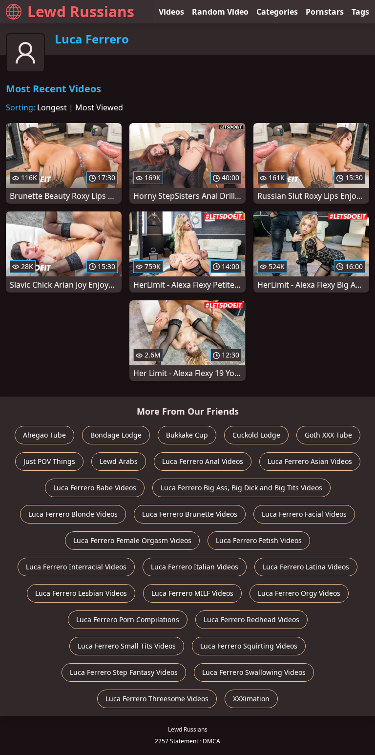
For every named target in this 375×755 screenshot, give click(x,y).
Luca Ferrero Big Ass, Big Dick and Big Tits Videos (241, 487)
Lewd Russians (80, 11)
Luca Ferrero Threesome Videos (156, 698)
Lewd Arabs (119, 461)
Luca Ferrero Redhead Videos (251, 619)
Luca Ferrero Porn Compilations (127, 619)
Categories (277, 11)
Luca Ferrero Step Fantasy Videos (124, 672)
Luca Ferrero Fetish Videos (259, 540)
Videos (171, 11)
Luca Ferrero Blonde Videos (73, 514)
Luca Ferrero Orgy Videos (299, 593)
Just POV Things (49, 461)
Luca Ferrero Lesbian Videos (81, 593)
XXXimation (251, 698)
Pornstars (325, 11)
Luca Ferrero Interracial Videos (76, 566)
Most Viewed (99, 107)
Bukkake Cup (187, 435)
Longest (52, 107)
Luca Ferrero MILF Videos (192, 593)
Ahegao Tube (44, 435)
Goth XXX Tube (328, 435)
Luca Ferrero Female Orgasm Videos (132, 540)
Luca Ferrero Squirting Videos (248, 645)
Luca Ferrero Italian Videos (194, 566)
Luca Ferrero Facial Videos (304, 514)
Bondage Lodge (116, 435)
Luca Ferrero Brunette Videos (189, 514)
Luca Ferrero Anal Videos (202, 461)
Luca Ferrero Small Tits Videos (127, 645)
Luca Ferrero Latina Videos (306, 566)
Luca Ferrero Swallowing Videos (254, 672)
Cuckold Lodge (256, 435)
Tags (360, 11)
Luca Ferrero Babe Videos (94, 487)
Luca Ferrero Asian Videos (310, 461)
